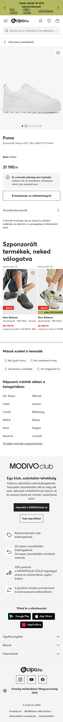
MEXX (7, 420)
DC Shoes (9, 396)
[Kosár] (57, 21)
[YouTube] (31, 679)
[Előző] (5, 7)
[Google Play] (19, 616)
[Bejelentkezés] (40, 21)
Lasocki (37, 436)
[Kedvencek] (49, 21)
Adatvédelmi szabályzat (22, 716)
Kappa (36, 428)
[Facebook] (42, 679)
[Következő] (58, 7)
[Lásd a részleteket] (58, 210)
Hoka (6, 404)
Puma (8, 137)
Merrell (36, 396)
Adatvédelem (46, 716)
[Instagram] (20, 679)
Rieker (36, 420)
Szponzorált (8, 266)
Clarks (7, 412)
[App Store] (43, 616)
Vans (6, 428)
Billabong (38, 412)
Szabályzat (15, 711)
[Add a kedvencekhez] (58, 53)
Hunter (36, 404)
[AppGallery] (31, 624)
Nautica (8, 436)
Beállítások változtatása (37, 711)
